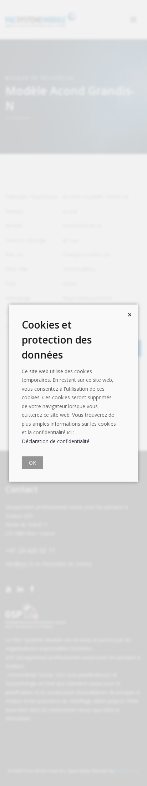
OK (32, 462)
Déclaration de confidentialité (56, 440)
